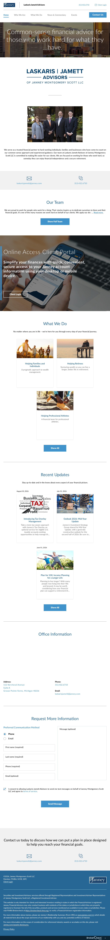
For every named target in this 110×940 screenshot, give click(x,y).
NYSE (20, 879)
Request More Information (55, 719)
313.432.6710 (80, 183)
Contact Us (97, 15)
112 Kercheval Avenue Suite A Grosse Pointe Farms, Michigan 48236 (21, 688)
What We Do (36, 15)
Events (74, 15)
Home (6, 15)
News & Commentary (56, 15)
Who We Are (19, 15)
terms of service (30, 791)
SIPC (25, 879)
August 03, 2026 (23, 491)
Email (10, 739)
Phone (11, 734)
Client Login (15, 294)
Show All (55, 448)
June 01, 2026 (42, 547)
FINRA (14, 879)
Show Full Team (55, 222)
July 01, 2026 (62, 491)
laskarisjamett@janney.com (29, 183)
